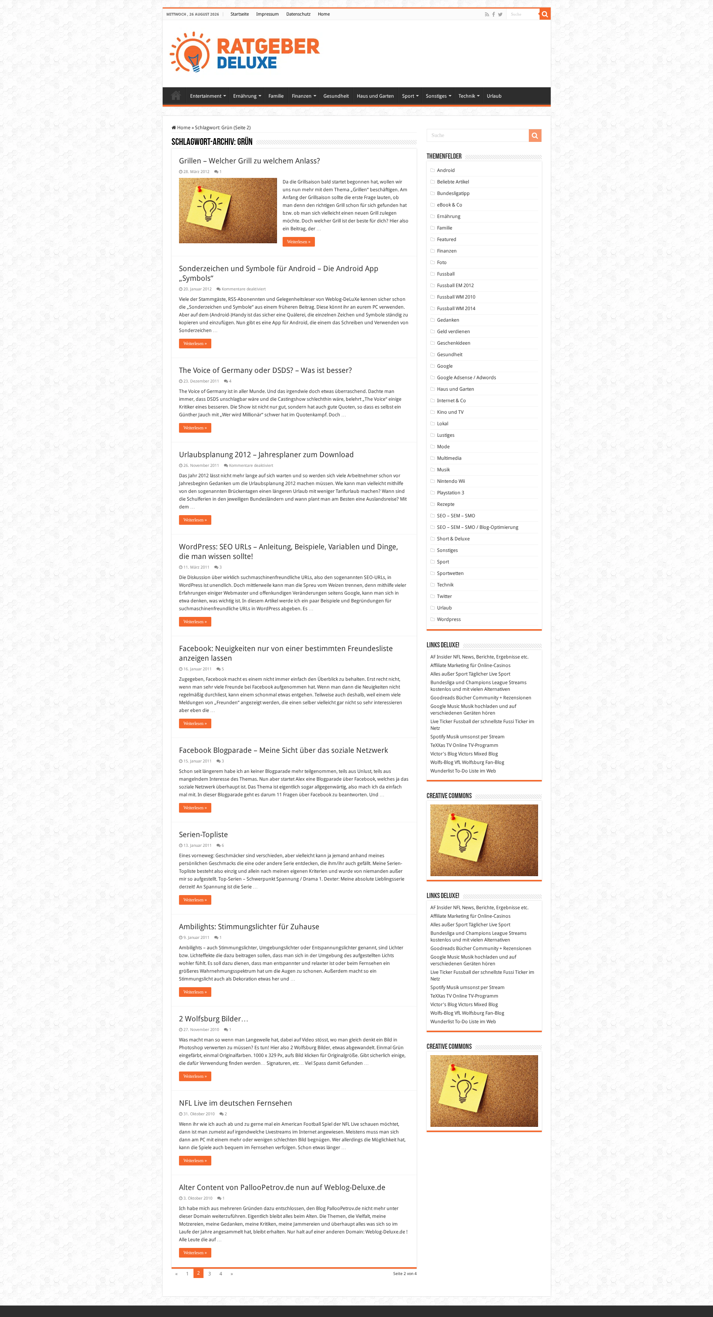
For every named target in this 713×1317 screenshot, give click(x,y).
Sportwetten (450, 573)
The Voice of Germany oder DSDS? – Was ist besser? (265, 370)
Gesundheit (336, 96)
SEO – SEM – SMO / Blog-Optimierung (477, 527)
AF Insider (441, 657)
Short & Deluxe (453, 539)
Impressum (267, 14)
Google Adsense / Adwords (466, 377)
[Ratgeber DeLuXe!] (248, 52)
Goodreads (442, 697)
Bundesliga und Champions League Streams (478, 682)
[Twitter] (500, 14)
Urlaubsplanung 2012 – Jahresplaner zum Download (266, 454)
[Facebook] (493, 14)
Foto (442, 262)
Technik (467, 96)
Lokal (442, 423)
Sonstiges (436, 96)
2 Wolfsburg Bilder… (213, 1018)
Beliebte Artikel (453, 182)
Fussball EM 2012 (455, 285)
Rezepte (446, 504)
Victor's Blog (443, 754)
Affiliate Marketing (449, 665)
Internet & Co (451, 400)
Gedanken (448, 320)
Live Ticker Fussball (450, 721)
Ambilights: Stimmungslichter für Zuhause (249, 926)
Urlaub (494, 96)
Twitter (444, 596)
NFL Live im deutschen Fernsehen (235, 1103)
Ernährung (245, 96)
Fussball (446, 274)
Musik (443, 469)
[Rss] (487, 14)
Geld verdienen (453, 331)
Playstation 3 (450, 492)
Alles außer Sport (449, 674)
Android (446, 170)
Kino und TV (450, 412)
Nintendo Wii (451, 481)
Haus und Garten (375, 96)
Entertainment (205, 96)
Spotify (437, 736)
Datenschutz (298, 14)
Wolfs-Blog (441, 762)
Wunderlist (442, 771)
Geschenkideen (454, 343)
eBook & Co (449, 205)
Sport (408, 96)
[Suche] (545, 14)
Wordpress (449, 619)
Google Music (445, 706)
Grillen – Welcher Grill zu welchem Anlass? (249, 160)
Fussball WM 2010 (456, 297)
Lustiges (446, 435)
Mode (443, 446)
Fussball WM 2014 (456, 308)
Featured (446, 239)
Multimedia (449, 458)
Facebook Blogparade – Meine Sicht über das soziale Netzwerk (283, 750)
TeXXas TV (441, 745)
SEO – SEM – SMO (456, 515)
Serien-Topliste (203, 834)
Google (445, 366)
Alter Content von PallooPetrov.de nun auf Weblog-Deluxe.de (282, 1187)
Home (324, 14)
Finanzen (302, 96)
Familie (276, 96)
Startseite (240, 14)
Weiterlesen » (298, 241)
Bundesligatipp (453, 193)
